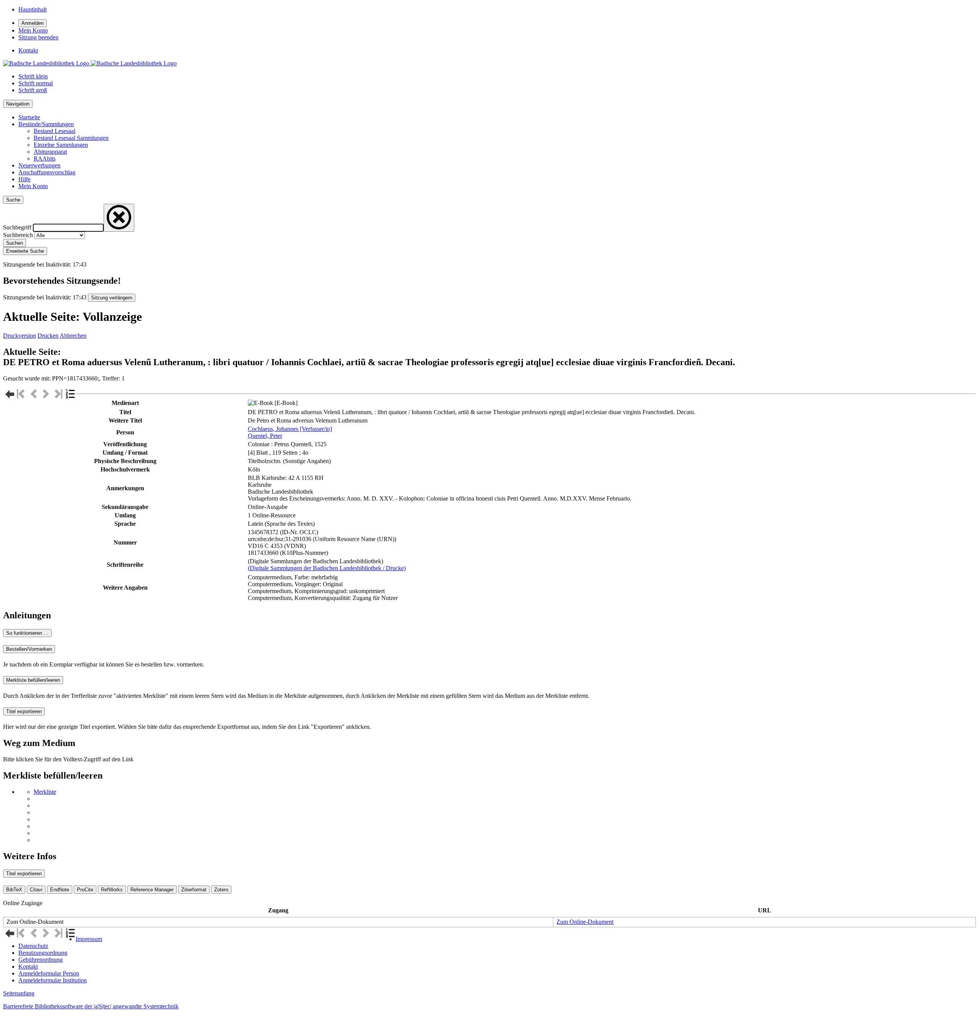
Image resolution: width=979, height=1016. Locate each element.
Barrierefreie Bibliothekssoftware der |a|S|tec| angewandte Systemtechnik (91, 1006)
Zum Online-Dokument (584, 921)
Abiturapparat (50, 151)
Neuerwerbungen (39, 165)
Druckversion (19, 335)
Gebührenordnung (40, 959)
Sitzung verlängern (111, 298)
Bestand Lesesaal (54, 131)
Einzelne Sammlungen (61, 144)
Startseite (29, 117)
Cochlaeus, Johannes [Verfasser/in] (290, 429)
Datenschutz (33, 946)
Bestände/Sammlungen (46, 124)
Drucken (48, 335)
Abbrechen (73, 335)
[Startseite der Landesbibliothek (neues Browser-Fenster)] (90, 63)
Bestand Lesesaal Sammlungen (71, 138)
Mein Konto (33, 186)
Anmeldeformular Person (48, 973)
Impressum (89, 939)
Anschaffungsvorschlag (46, 172)
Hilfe (24, 179)
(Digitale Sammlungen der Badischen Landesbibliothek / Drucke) (327, 568)
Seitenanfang (18, 993)
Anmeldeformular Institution (52, 980)
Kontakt (28, 966)
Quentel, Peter (265, 435)
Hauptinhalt (32, 9)
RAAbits (44, 158)
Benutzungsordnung (42, 952)
